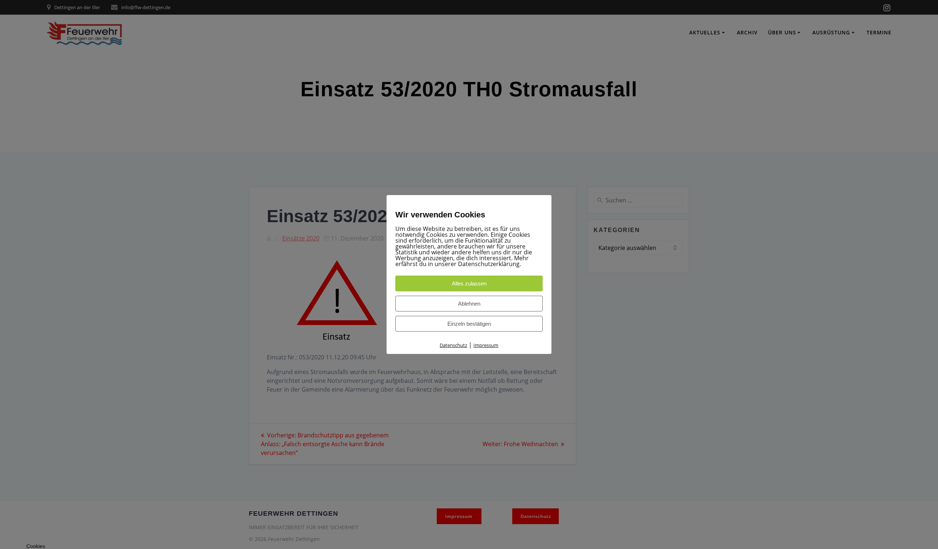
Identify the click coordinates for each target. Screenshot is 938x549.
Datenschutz (453, 345)
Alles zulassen (469, 283)
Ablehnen (469, 303)
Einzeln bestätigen (469, 324)
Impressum (485, 345)
